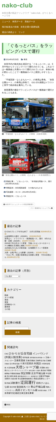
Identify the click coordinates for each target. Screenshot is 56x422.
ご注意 (26, 416)
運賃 (6, 302)
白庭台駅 (14, 379)
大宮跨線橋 (11, 368)
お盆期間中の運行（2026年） (17, 236)
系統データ (30, 21)
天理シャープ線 (27, 367)
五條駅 (48, 361)
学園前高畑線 (15, 373)
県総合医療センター (42, 379)
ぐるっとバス (20, 196)
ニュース (6, 21)
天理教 (42, 368)
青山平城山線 (38, 386)
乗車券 (7, 307)
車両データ (17, 21)
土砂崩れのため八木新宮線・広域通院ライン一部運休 (26, 248)
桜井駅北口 (34, 376)
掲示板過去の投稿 (10, 27)
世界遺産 (26, 357)
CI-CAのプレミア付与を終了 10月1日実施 (22, 232)
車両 (25, 59)
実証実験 (26, 373)
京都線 (7, 364)
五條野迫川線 (40, 361)
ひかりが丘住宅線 (20, 353)
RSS (8, 405)
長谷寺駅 (13, 387)
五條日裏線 (30, 360)
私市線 (7, 383)
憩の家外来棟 (12, 376)
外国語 (37, 363)
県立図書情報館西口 (25, 379)
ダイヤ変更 (9, 297)
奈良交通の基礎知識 (30, 27)
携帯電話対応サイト (24, 376)
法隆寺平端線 (44, 376)
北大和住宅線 (14, 364)
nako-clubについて (38, 416)
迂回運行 (28, 382)
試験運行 (15, 382)
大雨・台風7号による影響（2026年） (20, 253)
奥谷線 (43, 370)
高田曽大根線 (42, 390)
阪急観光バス (23, 387)
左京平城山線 (38, 373)
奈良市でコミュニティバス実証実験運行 (19, 204)
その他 (7, 309)
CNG (6, 354)
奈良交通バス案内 (34, 370)
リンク (21, 32)
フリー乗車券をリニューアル (40, 208)
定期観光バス (10, 304)
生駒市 (7, 379)
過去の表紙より (9, 32)
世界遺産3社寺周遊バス (37, 357)
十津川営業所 (26, 363)
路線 (6, 295)
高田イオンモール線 (26, 390)
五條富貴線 (19, 360)
